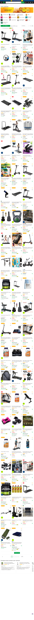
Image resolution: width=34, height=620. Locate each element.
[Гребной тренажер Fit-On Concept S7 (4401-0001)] (6, 512)
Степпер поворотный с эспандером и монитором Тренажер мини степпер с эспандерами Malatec (6, 475)
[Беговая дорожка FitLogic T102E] (28, 79)
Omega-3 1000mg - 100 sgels (5, 451)
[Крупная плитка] (31, 26)
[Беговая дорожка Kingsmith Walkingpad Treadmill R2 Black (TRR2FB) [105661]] (6, 125)
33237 (22, 556)
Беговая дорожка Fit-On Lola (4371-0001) (16, 111)
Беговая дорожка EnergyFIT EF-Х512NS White (16, 155)
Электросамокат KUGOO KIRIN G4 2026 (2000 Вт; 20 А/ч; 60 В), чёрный (17, 178)
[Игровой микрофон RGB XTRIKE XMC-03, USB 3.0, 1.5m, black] (6, 194)
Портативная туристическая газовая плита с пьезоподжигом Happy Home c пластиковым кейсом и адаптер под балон (17, 361)
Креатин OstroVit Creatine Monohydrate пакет (26, 292)
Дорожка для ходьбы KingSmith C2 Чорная (5, 155)
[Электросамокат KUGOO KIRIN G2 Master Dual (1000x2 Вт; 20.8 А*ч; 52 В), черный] (6, 329)
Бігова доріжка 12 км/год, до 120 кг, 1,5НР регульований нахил (27, 315)
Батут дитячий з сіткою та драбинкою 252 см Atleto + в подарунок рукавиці (28, 134)
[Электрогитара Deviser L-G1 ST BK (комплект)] (17, 512)
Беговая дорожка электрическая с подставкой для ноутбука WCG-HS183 (16, 293)
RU (25, 2)
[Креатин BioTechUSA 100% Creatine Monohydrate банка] (6, 284)
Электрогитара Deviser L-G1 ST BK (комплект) (16, 520)
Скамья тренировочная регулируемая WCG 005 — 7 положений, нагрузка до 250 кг (27, 406)
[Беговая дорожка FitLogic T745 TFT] (6, 307)
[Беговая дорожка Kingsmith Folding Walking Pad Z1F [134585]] (17, 194)
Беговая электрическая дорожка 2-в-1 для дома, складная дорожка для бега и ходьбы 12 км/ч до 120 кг (6, 88)
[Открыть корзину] (32, 2)
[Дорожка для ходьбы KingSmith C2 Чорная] (6, 147)
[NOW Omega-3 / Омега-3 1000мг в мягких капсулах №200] (28, 352)
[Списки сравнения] (30, 2)
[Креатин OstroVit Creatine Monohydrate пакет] (28, 284)
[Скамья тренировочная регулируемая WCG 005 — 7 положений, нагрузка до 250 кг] (28, 398)
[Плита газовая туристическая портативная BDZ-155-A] (17, 329)
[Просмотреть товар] (3, 223)
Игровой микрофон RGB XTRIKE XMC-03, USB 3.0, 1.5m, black (5, 202)
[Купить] (10, 47)
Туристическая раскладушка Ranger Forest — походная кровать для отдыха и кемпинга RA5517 (28, 429)
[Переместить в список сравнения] (10, 32)
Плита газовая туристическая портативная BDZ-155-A (16, 338)
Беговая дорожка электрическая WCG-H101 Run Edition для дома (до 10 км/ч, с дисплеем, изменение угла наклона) (17, 452)
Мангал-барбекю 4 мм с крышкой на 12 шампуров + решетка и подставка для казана (28, 520)
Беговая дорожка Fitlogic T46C (16, 383)
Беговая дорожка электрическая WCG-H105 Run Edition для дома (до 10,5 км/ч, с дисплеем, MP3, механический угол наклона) (17, 134)
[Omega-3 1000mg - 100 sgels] (6, 443)
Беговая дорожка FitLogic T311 (5, 44)
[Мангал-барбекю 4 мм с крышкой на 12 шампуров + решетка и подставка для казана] (28, 512)
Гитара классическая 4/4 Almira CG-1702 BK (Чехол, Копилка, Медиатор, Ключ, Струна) (6, 225)
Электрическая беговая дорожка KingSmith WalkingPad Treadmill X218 (28, 497)
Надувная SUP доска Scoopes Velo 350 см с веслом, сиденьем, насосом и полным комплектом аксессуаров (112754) (17, 271)
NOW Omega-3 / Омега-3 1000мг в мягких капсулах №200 (27, 361)
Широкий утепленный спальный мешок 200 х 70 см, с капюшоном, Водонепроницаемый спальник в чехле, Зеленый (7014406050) (5, 543)
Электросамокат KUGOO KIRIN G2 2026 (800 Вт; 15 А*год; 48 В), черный (17, 88)
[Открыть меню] (1, 2)
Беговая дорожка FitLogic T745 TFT (6, 315)
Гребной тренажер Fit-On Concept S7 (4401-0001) (6, 520)
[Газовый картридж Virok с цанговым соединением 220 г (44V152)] (28, 443)
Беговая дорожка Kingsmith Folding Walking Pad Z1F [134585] (16, 202)
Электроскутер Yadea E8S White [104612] (27, 271)
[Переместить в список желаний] (10, 30)
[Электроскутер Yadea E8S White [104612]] (28, 262)
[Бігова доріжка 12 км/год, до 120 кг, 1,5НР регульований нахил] (28, 307)
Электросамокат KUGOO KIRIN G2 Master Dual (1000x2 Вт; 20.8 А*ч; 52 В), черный (6, 338)
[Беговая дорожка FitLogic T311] (6, 36)
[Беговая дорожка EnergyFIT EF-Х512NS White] (17, 147)
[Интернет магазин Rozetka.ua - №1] (4, 2)
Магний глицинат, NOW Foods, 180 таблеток (5, 361)
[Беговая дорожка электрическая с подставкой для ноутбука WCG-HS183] (17, 284)
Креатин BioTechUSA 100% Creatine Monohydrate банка (6, 292)
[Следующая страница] (31, 556)
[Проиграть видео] (10, 176)
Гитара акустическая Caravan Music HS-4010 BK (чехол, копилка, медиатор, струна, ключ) (16, 315)
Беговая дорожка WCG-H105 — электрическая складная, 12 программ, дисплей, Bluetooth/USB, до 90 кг (27, 178)
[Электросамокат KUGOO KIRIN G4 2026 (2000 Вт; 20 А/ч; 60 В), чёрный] (17, 170)
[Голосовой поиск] (20, 2)
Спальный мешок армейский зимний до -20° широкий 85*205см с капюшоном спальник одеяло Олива (6, 384)
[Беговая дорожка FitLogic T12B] (28, 194)
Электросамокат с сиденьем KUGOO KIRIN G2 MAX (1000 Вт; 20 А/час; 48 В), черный (28, 248)
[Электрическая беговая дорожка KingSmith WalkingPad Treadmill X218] (28, 489)
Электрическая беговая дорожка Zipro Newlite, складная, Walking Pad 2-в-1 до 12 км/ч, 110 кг (6, 248)
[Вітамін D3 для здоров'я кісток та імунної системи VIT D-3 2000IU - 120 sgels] (17, 398)
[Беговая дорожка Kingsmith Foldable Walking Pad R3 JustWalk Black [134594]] (6, 102)
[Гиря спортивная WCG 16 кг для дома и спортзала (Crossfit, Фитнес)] (17, 216)
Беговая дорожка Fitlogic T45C (16, 44)
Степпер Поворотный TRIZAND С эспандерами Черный (27, 111)
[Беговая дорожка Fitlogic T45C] (17, 36)
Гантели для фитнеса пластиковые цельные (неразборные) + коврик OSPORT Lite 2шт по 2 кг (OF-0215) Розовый (5, 429)
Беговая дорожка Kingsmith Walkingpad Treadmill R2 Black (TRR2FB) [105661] (5, 134)
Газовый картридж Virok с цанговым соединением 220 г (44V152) (28, 452)
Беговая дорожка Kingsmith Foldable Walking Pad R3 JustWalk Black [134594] (6, 111)
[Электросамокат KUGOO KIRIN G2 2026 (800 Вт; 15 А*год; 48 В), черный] (17, 79)
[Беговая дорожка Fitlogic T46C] (17, 375)
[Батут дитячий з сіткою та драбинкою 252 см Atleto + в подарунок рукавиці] (28, 125)
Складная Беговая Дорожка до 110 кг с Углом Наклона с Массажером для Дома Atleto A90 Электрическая (6, 406)
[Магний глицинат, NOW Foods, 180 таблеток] (6, 352)
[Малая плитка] (32, 26)
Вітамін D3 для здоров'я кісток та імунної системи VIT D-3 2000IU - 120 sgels (17, 406)
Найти (23, 2)
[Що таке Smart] (12, 28)
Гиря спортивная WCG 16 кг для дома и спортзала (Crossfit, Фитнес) (17, 225)
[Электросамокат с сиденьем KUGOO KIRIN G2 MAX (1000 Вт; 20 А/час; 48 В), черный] (28, 239)
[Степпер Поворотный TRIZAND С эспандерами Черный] (28, 102)
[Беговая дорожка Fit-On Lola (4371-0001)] (17, 102)
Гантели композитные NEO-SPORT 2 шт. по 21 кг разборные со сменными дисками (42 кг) (17, 429)
